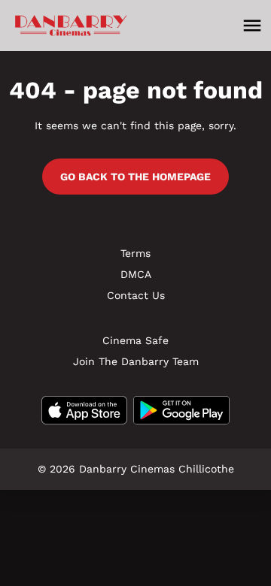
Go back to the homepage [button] (135, 177)
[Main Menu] (252, 25)
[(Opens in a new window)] (84, 410)
